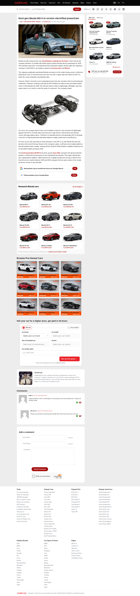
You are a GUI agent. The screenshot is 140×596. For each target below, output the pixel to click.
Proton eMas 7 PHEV (50, 531)
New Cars (44, 3)
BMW (18, 546)
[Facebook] (93, 9)
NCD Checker (21, 504)
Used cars (100, 17)
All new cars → (117, 67)
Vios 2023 (47, 499)
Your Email (26, 443)
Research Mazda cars (28, 186)
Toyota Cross (48, 519)
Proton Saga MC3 (49, 492)
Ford (18, 548)
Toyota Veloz (48, 502)
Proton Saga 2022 (49, 524)
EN (115, 2)
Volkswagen (20, 580)
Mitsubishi (20, 565)
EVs (59, 3)
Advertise (74, 548)
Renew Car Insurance (23, 502)
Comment (26, 449)
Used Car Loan (21, 516)
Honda (18, 551)
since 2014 (56, 153)
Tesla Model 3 (75, 504)
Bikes (82, 3)
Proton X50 (47, 495)
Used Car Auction (22, 521)
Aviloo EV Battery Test (23, 519)
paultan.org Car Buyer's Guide (57, 252)
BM (119, 2)
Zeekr (18, 584)
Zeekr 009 (74, 511)
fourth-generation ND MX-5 (31, 153)
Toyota (19, 577)
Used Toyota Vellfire (105, 524)
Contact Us (74, 546)
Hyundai (19, 553)
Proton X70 (47, 514)
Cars (21, 21)
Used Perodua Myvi (104, 499)
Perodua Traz (48, 533)
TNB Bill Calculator (22, 497)
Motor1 (67, 68)
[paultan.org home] (21, 2)
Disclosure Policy (76, 553)
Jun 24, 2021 (37, 395)
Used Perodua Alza (104, 504)
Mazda (38, 21)
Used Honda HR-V (104, 502)
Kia (18, 555)
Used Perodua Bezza (105, 507)
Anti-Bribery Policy (77, 558)
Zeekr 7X (74, 509)
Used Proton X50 (104, 516)
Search (77, 9)
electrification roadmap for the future (55, 61)
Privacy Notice (75, 555)
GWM (45, 555)
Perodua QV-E (75, 502)
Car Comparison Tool (23, 514)
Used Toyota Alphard (105, 521)
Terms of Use (75, 551)
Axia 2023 (47, 497)
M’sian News (34, 3)
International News (29, 21)
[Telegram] (115, 9)
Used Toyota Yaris (104, 509)
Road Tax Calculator (23, 495)
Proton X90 (47, 516)
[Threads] (110, 9)
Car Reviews (66, 3)
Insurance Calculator (23, 507)
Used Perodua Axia (104, 492)
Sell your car (20, 511)
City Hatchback (48, 509)
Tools (95, 3)
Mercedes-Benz (21, 563)
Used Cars (52, 3)
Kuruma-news (56, 68)
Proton (19, 575)
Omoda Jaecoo (48, 570)
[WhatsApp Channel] (119, 9)
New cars (91, 17)
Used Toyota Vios (104, 511)
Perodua (19, 570)
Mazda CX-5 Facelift (50, 528)
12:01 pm (49, 411)
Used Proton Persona (105, 519)
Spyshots (75, 3)
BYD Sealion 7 (75, 499)
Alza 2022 (47, 504)
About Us (74, 543)
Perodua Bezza (48, 521)
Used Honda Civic (104, 495)
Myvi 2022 (47, 507)
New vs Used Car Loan (23, 499)
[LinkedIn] (123, 9)
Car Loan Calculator (22, 492)
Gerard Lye (46, 21)
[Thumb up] (77, 402)
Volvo (18, 582)
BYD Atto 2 (74, 492)
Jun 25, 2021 (42, 411)
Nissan (19, 568)
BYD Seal (74, 497)
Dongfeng (47, 551)
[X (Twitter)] (106, 9)
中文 (123, 2)
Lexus (18, 558)
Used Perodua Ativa (105, 497)
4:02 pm (44, 395)
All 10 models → (78, 186)
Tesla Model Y (75, 507)
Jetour (46, 560)
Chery (46, 548)
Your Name (26, 437)
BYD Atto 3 (74, 495)
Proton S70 (47, 511)
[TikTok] (102, 9)
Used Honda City (104, 514)
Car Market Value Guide (24, 509)
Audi (18, 543)
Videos (88, 3)
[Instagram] (98, 9)
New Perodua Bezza (50, 536)
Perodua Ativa (48, 526)
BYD (45, 546)
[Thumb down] (80, 402)
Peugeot (19, 572)
